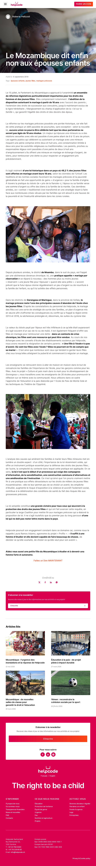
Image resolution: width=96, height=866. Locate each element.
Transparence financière (15, 809)
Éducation (38, 804)
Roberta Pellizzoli (21, 16)
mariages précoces (44, 81)
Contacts (9, 818)
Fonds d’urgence (76, 809)
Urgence (38, 812)
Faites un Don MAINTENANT (48, 560)
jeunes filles (30, 81)
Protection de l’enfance (44, 806)
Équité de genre (41, 809)
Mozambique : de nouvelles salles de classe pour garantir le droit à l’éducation (20, 702)
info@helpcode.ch (18, 852)
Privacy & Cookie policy (81, 858)
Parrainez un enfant (77, 806)
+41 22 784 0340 (14, 847)
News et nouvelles (13, 812)
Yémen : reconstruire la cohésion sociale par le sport (65, 700)
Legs (71, 812)
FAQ (7, 815)
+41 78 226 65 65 (15, 850)
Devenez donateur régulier (80, 804)
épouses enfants (18, 81)
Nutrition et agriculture (43, 818)
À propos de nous (12, 804)
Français (44, 776)
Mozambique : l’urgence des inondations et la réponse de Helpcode (25, 661)
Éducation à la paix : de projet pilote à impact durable (66, 661)
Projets (37, 821)
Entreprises (74, 815)
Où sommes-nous (13, 806)
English (52, 776)
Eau (36, 815)
